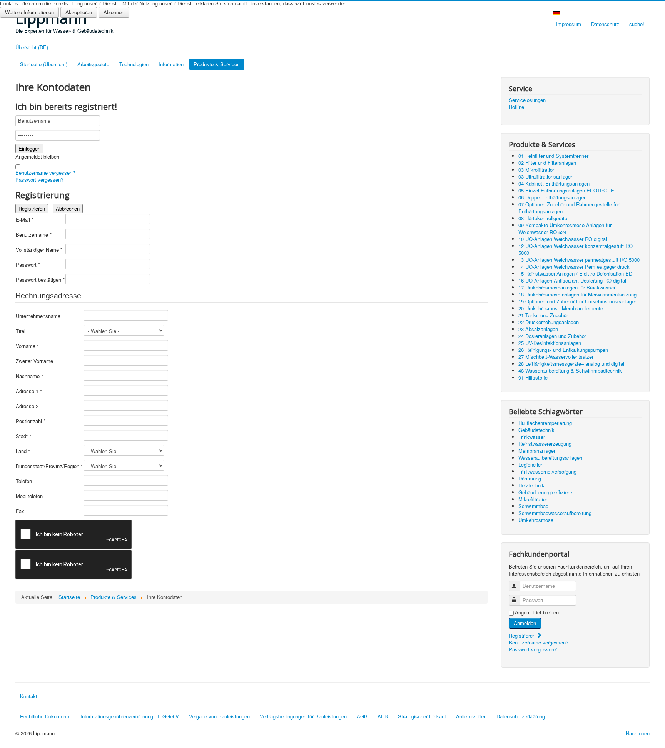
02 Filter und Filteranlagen (547, 162)
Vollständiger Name (39, 249)
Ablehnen (114, 12)
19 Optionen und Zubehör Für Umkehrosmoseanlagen (577, 301)
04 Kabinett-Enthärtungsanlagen (554, 183)
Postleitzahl (30, 421)
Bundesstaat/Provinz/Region (49, 466)
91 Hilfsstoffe (533, 377)
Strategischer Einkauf (422, 716)
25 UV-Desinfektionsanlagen (549, 342)
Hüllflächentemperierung (545, 423)
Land (23, 451)
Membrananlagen (537, 450)
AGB (362, 716)
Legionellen (530, 464)
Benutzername (34, 234)
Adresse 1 (29, 391)
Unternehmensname (38, 316)
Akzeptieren (78, 12)
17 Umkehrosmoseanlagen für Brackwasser (566, 287)
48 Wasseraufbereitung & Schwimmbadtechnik (570, 370)
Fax (20, 511)
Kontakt (28, 696)
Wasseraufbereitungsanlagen (550, 457)
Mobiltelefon (29, 496)
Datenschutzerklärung (520, 716)
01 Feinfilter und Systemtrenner (553, 155)
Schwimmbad (533, 506)
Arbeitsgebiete (93, 64)
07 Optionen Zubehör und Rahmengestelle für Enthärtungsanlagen (568, 208)
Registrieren (31, 208)
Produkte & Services (217, 64)
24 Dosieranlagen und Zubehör (552, 336)
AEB (383, 716)
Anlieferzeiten (471, 716)
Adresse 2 (27, 406)
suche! (636, 24)
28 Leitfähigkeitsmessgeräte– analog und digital (571, 363)
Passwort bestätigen (40, 279)
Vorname (27, 346)
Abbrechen (68, 208)
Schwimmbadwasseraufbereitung (554, 513)
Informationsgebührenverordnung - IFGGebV (129, 716)
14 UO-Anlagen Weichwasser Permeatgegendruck (574, 266)
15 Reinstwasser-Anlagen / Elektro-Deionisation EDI (576, 273)
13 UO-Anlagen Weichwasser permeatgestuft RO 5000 (579, 259)
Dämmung (529, 478)
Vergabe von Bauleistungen (219, 716)
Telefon (24, 481)
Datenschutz (605, 24)
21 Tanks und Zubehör (543, 315)
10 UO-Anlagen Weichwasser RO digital (562, 239)
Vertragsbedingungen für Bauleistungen (303, 716)
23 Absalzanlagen (538, 329)
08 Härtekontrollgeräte (542, 218)
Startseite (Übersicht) (43, 64)
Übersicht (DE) (31, 47)
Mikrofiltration (533, 499)
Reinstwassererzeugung (544, 443)
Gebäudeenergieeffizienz (545, 492)
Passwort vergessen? (39, 179)
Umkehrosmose (535, 520)
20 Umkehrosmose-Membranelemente (560, 308)
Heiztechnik (531, 485)
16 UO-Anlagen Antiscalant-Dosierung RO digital (572, 280)
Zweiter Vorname (34, 361)
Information (171, 64)
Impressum (568, 24)
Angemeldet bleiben (37, 156)
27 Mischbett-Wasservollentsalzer (555, 356)
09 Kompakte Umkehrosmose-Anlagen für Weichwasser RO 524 (565, 228)
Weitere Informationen (29, 12)
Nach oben (638, 733)
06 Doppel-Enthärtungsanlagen (552, 197)
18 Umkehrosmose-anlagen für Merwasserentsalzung (577, 294)
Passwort (28, 264)
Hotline (516, 107)
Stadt (23, 436)
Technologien (134, 64)
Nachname (29, 376)
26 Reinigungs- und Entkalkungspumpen (563, 349)
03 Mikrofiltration (536, 169)
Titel (20, 331)
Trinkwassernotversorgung (547, 471)
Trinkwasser (531, 436)
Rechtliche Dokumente (45, 716)
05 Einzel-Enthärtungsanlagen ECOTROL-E (566, 190)
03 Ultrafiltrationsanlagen (545, 176)
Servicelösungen (527, 100)
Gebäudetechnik (536, 429)
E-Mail (24, 219)
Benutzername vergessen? (45, 172)
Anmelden (525, 623)
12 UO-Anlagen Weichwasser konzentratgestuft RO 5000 (575, 249)
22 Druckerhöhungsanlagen (548, 322)
